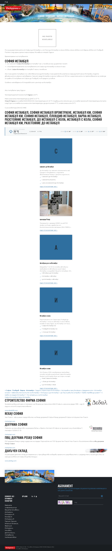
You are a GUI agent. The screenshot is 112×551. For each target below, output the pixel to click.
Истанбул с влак (45, 368)
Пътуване (56, 8)
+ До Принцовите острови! (69, 393)
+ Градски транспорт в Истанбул (47, 390)
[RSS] (32, 496)
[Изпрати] (102, 496)
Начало (44, 8)
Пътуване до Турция (45, 18)
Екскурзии (93, 8)
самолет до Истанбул (47, 167)
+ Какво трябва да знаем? (90, 393)
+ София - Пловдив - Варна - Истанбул (19, 390)
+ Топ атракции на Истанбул (36, 395)
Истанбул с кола (45, 316)
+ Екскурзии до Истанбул (49, 393)
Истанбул (54, 18)
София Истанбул (11, 397)
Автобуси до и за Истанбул (48, 263)
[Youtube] (36, 496)
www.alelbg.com (10, 461)
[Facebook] (34, 496)
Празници (81, 8)
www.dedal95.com (11, 410)
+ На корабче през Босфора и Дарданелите (76, 390)
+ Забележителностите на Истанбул (25, 393)
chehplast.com (10, 421)
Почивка (69, 8)
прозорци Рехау (45, 219)
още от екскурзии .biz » (48, 186)
